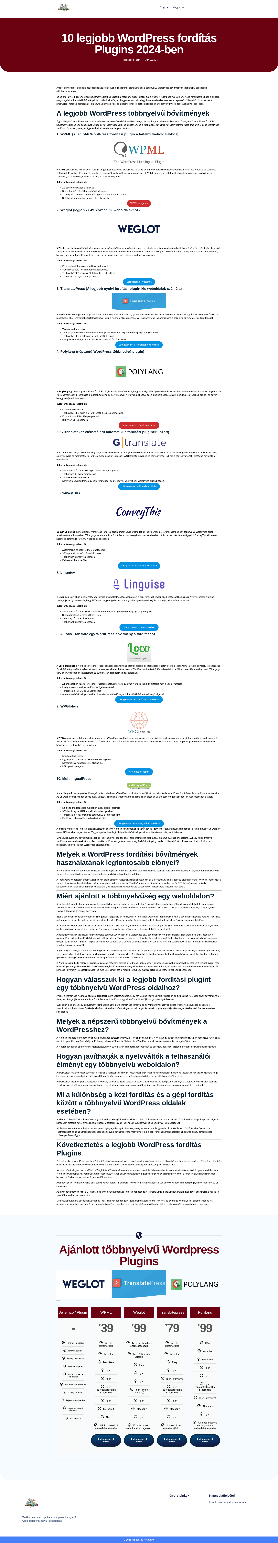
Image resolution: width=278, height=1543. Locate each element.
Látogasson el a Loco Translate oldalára (139, 699)
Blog (162, 7)
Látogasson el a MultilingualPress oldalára (139, 823)
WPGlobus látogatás (139, 771)
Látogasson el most (106, 1440)
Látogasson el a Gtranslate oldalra (139, 486)
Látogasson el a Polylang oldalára (139, 425)
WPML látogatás (139, 203)
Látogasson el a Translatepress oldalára (139, 344)
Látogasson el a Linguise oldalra (139, 627)
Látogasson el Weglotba (139, 281)
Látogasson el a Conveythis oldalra (139, 565)
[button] (59, 1284)
